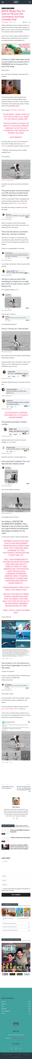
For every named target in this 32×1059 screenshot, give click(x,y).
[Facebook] (14, 818)
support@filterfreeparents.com (19, 1038)
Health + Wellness (3, 848)
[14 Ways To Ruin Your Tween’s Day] (5, 839)
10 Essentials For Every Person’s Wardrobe (8, 787)
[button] (2, 2)
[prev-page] (2, 853)
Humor (12, 6)
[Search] (30, 2)
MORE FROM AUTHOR (21, 826)
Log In (4, 1054)
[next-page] (5, 853)
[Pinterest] (20, 1048)
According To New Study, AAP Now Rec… (10, 930)
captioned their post (17, 110)
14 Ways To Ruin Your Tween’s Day (20, 837)
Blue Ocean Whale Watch (10, 709)
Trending (12, 8)
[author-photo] (16, 805)
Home (3, 6)
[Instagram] (17, 818)
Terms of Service (18, 1054)
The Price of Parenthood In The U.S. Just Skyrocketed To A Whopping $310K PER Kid (23, 789)
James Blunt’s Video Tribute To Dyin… (10, 923)
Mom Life (8, 6)
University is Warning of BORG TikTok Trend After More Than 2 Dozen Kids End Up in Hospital (19, 846)
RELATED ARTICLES (8, 826)
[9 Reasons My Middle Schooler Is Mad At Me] (5, 832)
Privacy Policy (26, 1054)
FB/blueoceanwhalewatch (8, 180)
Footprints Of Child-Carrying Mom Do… (10, 926)
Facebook (6, 64)
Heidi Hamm (5, 22)
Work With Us (10, 1054)
